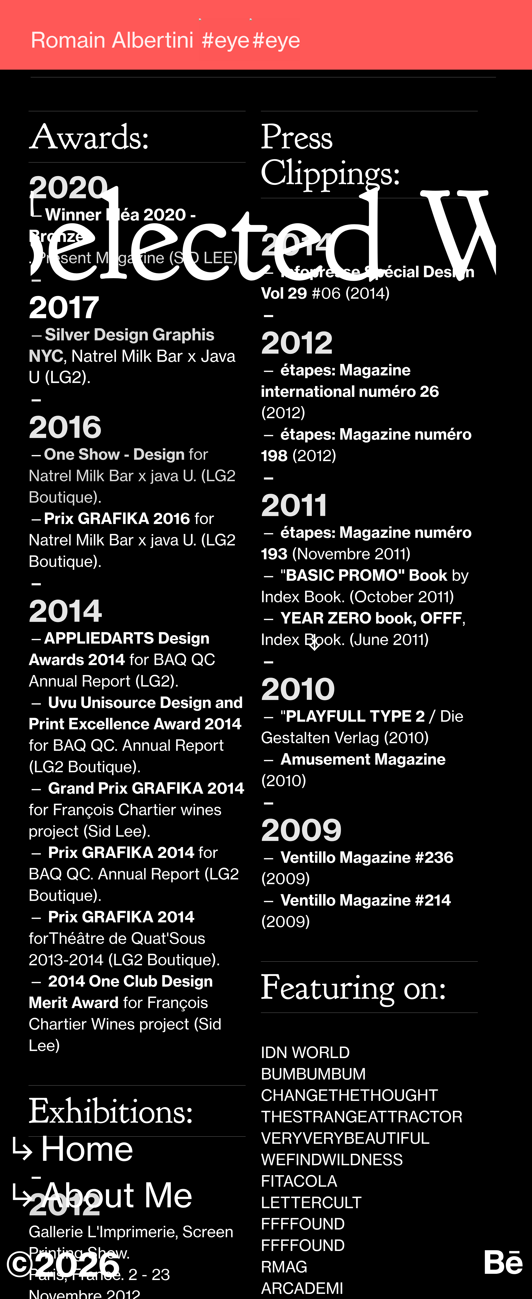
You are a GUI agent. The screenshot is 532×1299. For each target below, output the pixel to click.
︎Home (69, 1148)
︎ (504, 1262)
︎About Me (99, 1195)
